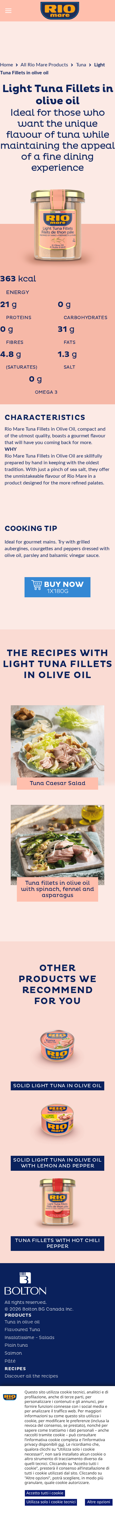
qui (61, 1444)
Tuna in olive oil (22, 1322)
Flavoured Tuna (22, 1329)
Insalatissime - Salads (29, 1337)
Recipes (15, 1368)
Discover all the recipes (31, 1376)
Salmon (13, 1353)
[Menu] (8, 10)
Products (18, 1315)
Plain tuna (16, 1345)
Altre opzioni (98, 1501)
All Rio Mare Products (44, 64)
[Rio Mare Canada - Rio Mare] (60, 10)
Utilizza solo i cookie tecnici (50, 1501)
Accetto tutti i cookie (44, 1493)
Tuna (81, 64)
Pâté (10, 1361)
